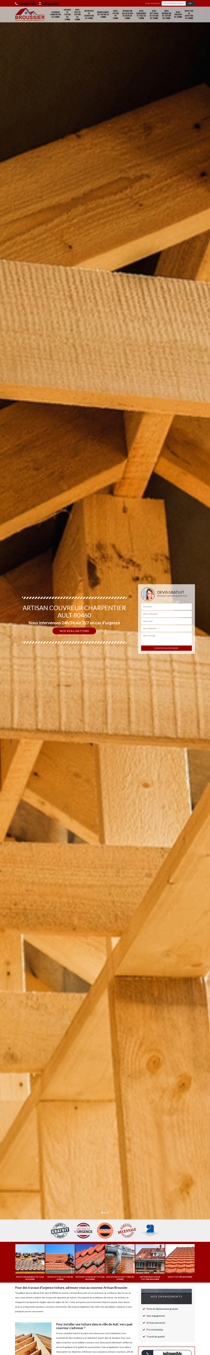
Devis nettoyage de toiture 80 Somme (154, 14)
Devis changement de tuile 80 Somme (141, 14)
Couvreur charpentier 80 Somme (55, 14)
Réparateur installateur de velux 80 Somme (127, 14)
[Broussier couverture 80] (30, 14)
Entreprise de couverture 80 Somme (89, 14)
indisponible (27, 3)
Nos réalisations (74, 631)
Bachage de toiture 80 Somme (67, 14)
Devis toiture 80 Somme (115, 14)
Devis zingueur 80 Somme (178, 14)
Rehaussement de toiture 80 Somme (103, 14)
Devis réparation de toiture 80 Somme (166, 14)
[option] (105, 677)
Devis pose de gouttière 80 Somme (189, 14)
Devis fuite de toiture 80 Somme (77, 14)
